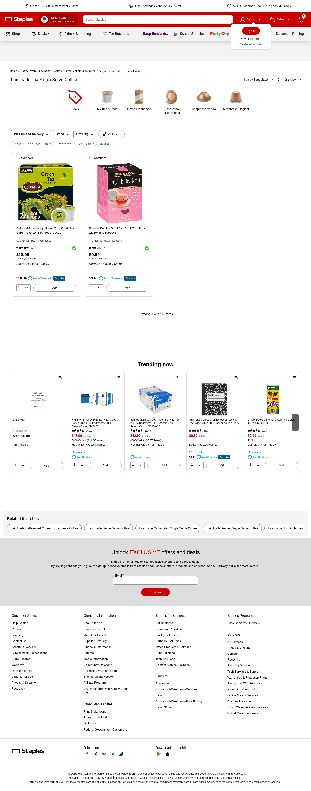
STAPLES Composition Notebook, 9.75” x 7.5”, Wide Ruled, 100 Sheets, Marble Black (214, 421)
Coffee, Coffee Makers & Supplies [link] (75, 71)
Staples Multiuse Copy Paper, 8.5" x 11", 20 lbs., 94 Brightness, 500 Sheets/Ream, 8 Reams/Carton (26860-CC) (155, 423)
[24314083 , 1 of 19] (38, 399)
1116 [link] (264, 431)
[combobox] (158, 19)
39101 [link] (89, 431)
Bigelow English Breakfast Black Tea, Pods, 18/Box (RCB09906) (118, 230)
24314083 (19, 419)
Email (119, 575)
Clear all (104, 143)
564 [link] (32, 248)
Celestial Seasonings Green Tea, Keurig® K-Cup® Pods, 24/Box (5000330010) (46, 230)
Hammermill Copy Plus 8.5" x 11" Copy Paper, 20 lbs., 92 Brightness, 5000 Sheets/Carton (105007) (94, 423)
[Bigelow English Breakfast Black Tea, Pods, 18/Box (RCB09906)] (119, 193)
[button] (229, 19)
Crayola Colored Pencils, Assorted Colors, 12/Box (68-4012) (272, 421)
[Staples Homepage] (19, 19)
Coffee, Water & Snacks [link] (35, 71)
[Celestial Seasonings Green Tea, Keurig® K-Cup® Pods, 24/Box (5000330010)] (46, 193)
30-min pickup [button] (80, 452)
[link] (51, 6)
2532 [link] (206, 431)
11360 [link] (148, 431)
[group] (38, 422)
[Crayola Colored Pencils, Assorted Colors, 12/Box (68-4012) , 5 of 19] (273, 399)
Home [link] (13, 71)
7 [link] (104, 248)
